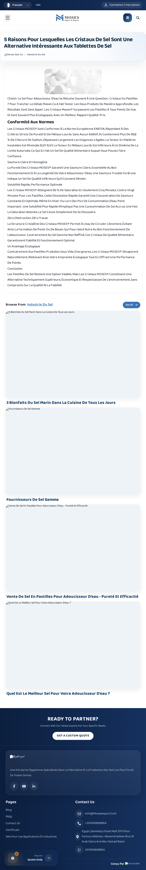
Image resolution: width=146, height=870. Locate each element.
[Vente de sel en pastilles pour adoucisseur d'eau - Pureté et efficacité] (73, 547)
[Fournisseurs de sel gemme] (73, 451)
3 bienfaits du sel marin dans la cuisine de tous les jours (61, 403)
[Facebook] (14, 786)
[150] (67, 17)
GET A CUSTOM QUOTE (73, 735)
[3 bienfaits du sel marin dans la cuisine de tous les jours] (73, 354)
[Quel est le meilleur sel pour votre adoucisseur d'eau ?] (73, 644)
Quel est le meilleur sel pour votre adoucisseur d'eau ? (58, 693)
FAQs (9, 816)
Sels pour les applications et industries (31, 836)
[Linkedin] (34, 786)
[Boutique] (127, 17)
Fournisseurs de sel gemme (32, 499)
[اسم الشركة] (24, 759)
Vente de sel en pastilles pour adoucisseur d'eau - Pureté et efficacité (72, 596)
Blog (9, 810)
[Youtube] (24, 786)
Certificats (12, 830)
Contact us (13, 823)
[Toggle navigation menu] (7, 18)
